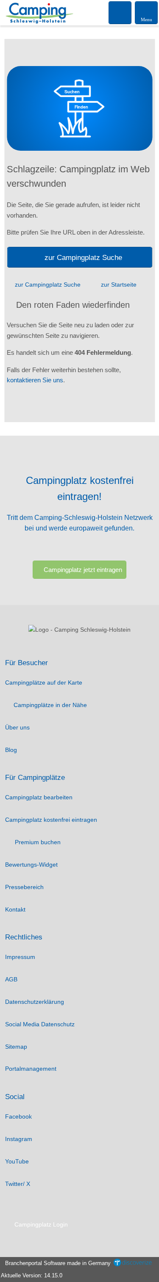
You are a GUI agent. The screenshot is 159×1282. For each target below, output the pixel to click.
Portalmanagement (30, 1068)
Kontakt (15, 909)
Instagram (18, 1139)
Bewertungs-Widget (31, 864)
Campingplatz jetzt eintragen (83, 569)
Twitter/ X (17, 1183)
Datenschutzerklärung (34, 1001)
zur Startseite (119, 284)
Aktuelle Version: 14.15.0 (31, 1275)
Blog (11, 749)
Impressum (20, 956)
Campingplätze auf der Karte (43, 682)
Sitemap (16, 1046)
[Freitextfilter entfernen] (120, 12)
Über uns (17, 727)
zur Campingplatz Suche (83, 257)
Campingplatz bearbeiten (39, 797)
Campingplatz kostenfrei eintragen (51, 819)
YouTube (17, 1161)
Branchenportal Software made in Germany (56, 1263)
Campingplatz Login (40, 1224)
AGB (11, 979)
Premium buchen (37, 842)
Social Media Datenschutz (40, 1024)
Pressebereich (24, 887)
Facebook (18, 1116)
